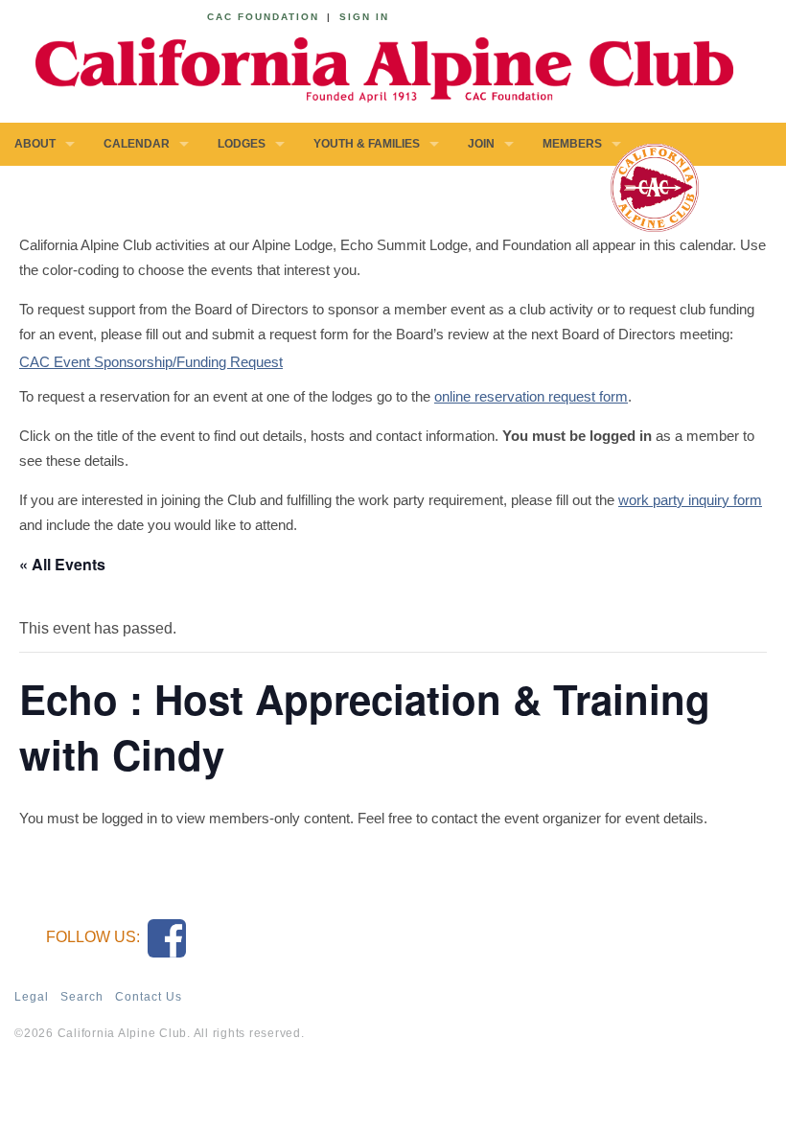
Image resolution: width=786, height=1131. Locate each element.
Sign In (364, 17)
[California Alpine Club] (373, 66)
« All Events (62, 564)
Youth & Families (366, 143)
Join (481, 143)
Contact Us (148, 997)
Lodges (242, 143)
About (35, 143)
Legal (31, 997)
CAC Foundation (263, 17)
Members (572, 143)
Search (82, 997)
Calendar (137, 143)
